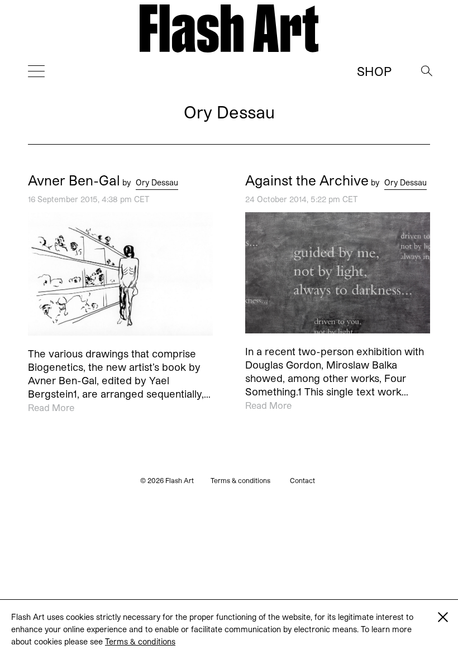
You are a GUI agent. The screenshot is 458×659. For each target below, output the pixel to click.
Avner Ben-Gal (74, 180)
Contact (302, 480)
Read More (51, 408)
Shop (374, 71)
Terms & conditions (140, 641)
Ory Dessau (157, 182)
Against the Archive (307, 180)
